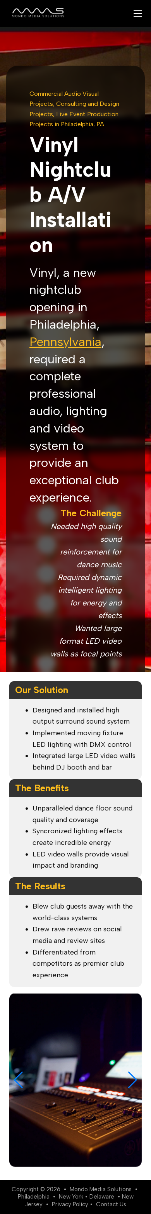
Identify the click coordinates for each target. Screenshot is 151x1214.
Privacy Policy (70, 1204)
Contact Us (111, 1204)
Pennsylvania (65, 341)
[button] (18, 1080)
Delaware (101, 1196)
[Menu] (138, 13)
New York (71, 1196)
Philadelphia (34, 1196)
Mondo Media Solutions (101, 1189)
